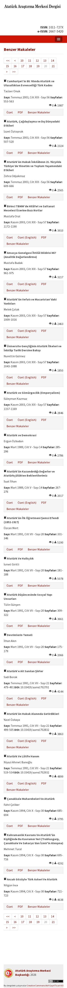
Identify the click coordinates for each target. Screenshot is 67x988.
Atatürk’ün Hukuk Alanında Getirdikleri (32, 714)
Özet (10, 112)
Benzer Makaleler (39, 112)
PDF (20, 112)
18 (30, 66)
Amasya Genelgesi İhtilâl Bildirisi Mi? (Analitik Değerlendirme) (30, 255)
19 (37, 66)
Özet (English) (27, 237)
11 (29, 60)
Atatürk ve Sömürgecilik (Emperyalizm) (33, 393)
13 (44, 60)
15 (7, 66)
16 (15, 66)
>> (14, 71)
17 (22, 66)
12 (37, 60)
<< (7, 60)
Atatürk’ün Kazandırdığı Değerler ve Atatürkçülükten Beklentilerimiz (29, 473)
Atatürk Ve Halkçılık (20, 558)
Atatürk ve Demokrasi (21, 435)
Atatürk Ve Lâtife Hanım (22, 756)
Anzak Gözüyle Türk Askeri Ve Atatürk (31, 879)
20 (45, 66)
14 (52, 60)
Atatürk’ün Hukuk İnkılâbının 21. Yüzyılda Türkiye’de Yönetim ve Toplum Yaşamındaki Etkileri (33, 166)
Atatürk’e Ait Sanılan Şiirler (24, 671)
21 (53, 66)
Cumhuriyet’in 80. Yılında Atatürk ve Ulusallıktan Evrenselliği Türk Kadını (29, 83)
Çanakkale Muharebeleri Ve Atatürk (30, 799)
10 (21, 60)
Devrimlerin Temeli (19, 635)
